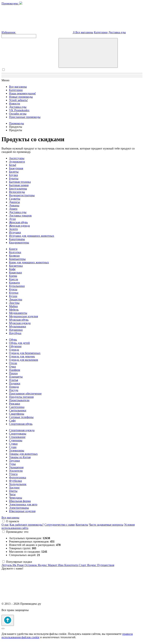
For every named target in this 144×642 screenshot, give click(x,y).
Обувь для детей (19, 343)
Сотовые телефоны (21, 417)
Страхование (17, 437)
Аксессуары (16, 158)
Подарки (14, 383)
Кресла (13, 279)
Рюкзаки (14, 403)
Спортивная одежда (21, 430)
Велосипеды (17, 192)
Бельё (12, 165)
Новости (14, 103)
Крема (13, 275)
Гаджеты (14, 198)
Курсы (13, 289)
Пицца (13, 373)
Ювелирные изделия (22, 511)
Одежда (14, 349)
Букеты (13, 178)
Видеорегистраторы (22, 195)
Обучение (15, 346)
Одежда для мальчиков (23, 359)
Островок (31, 565)
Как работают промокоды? (27, 524)
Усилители (16, 470)
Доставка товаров (20, 215)
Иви (61, 565)
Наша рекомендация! (22, 93)
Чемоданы (15, 497)
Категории (101, 32)
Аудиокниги (17, 161)
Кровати (14, 282)
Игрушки (15, 232)
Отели (13, 363)
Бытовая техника (20, 181)
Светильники (17, 410)
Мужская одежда (20, 323)
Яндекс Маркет (48, 565)
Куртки (13, 292)
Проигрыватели (19, 400)
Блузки (13, 175)
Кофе (12, 269)
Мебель (14, 309)
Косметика (16, 265)
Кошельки (15, 272)
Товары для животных (23, 453)
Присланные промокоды (24, 117)
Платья (13, 380)
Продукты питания (21, 396)
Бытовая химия (18, 185)
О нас (5, 524)
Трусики (14, 460)
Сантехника (16, 407)
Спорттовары (17, 433)
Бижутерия (16, 168)
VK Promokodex (19, 110)
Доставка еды (117, 32)
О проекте (12, 521)
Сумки (13, 443)
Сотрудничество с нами (59, 524)
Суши (12, 447)
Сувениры (15, 440)
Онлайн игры (17, 113)
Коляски (14, 255)
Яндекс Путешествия (100, 565)
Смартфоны (16, 413)
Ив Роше (19, 565)
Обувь (13, 339)
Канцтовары (17, 239)
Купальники (17, 286)
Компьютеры (17, 259)
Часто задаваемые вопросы (106, 524)
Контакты (82, 524)
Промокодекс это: (17, 531)
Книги (13, 248)
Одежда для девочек (22, 356)
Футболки (15, 480)
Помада (14, 386)
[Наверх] (8, 620)
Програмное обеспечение (25, 393)
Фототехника (17, 477)
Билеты (14, 171)
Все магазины (84, 32)
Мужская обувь (18, 319)
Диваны (14, 205)
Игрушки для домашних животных (31, 235)
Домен (13, 208)
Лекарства (15, 299)
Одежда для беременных (24, 353)
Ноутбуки (15, 333)
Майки (13, 306)
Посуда (13, 390)
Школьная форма (20, 501)
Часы (12, 494)
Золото (13, 229)
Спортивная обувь (20, 423)
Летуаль (7, 565)
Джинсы (14, 202)
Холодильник (17, 484)
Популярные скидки (19, 561)
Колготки (15, 252)
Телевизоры (16, 450)
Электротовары (19, 507)
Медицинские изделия (23, 316)
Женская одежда (19, 225)
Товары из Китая (20, 457)
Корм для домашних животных (29, 262)
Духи (12, 218)
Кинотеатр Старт (75, 565)
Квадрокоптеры (19, 242)
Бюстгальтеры (18, 188)
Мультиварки (17, 326)
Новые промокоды (21, 96)
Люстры (14, 302)
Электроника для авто (23, 504)
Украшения (16, 467)
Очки (12, 366)
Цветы (13, 491)
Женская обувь (18, 222)
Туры (12, 464)
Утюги (13, 474)
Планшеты (16, 376)
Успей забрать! (18, 100)
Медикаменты (18, 313)
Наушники (16, 329)
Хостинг (14, 487)
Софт (12, 420)
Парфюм (14, 369)
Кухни (13, 296)
